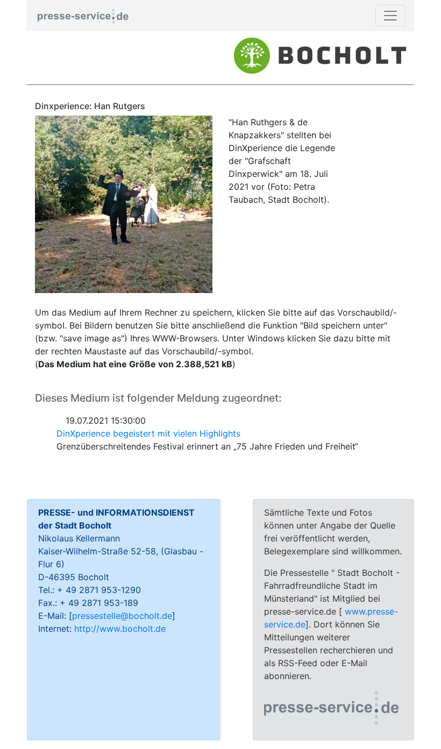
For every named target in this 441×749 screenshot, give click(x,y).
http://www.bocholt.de (120, 628)
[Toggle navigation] (390, 15)
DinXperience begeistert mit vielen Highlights (148, 433)
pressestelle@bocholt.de (122, 615)
